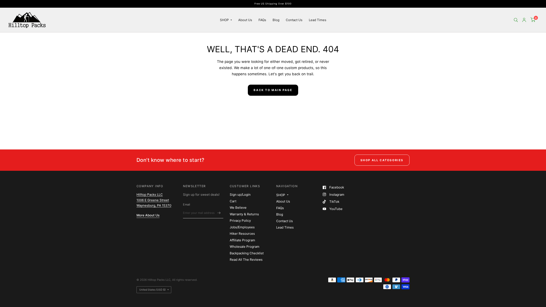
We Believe (238, 208)
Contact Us (294, 20)
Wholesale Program (244, 247)
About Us (245, 20)
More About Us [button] (148, 215)
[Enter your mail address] (219, 212)
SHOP (224, 20)
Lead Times (317, 20)
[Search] (516, 20)
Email (186, 204)
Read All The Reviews (246, 260)
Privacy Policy (240, 221)
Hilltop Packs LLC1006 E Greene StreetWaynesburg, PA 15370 (153, 200)
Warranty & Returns (244, 214)
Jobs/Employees (242, 227)
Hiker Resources (242, 234)
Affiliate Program (242, 240)
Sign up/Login (240, 195)
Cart (233, 201)
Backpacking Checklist (247, 253)
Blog (276, 20)
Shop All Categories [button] (382, 160)
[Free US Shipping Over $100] (273, 4)
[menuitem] (226, 20)
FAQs (262, 20)
